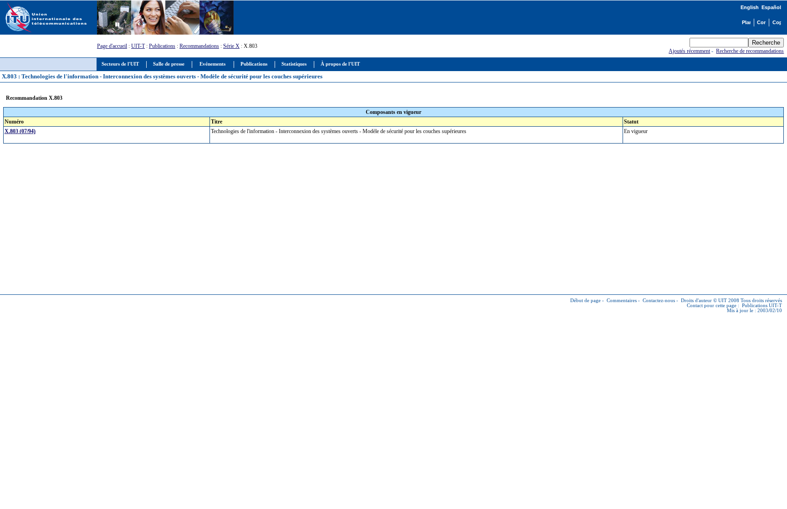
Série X (231, 46)
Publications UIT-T (762, 305)
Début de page (585, 300)
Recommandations (199, 46)
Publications (162, 46)
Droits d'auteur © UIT (704, 300)
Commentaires (622, 300)
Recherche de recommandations (750, 51)
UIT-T (138, 46)
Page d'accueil (112, 46)
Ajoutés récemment (689, 51)
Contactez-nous (659, 300)
